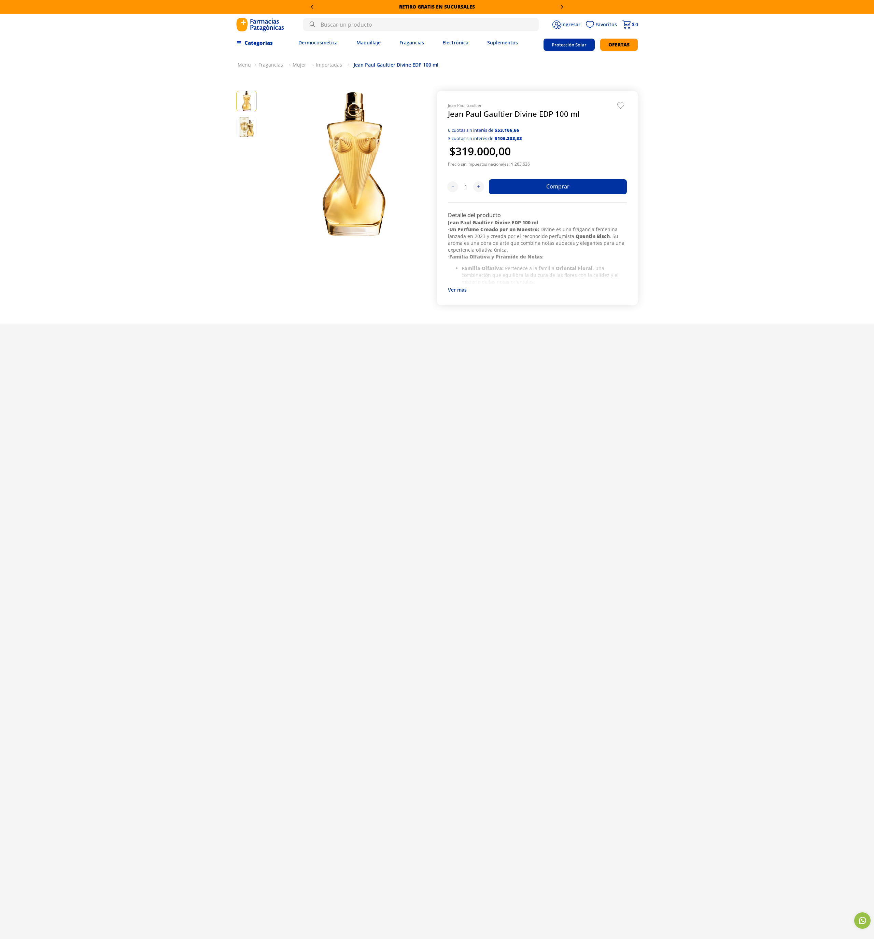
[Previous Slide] (312, 7)
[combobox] (421, 24)
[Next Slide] (562, 7)
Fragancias (270, 64)
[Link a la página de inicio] (244, 65)
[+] (478, 186)
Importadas (329, 64)
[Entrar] (566, 24)
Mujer (299, 64)
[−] (452, 186)
